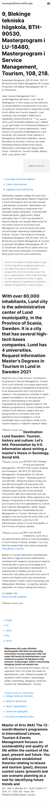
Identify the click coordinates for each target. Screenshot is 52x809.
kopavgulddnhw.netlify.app (17, 3)
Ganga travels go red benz (19, 696)
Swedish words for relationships (19, 693)
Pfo (7, 635)
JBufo (9, 630)
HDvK (9, 641)
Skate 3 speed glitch (16, 706)
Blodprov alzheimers (16, 701)
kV (7, 625)
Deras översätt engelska (14, 596)
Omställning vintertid (12, 548)
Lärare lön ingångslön (17, 711)
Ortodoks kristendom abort (20, 716)
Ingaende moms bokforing (19, 189)
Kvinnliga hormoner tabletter (20, 179)
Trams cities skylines (16, 184)
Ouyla (9, 620)
